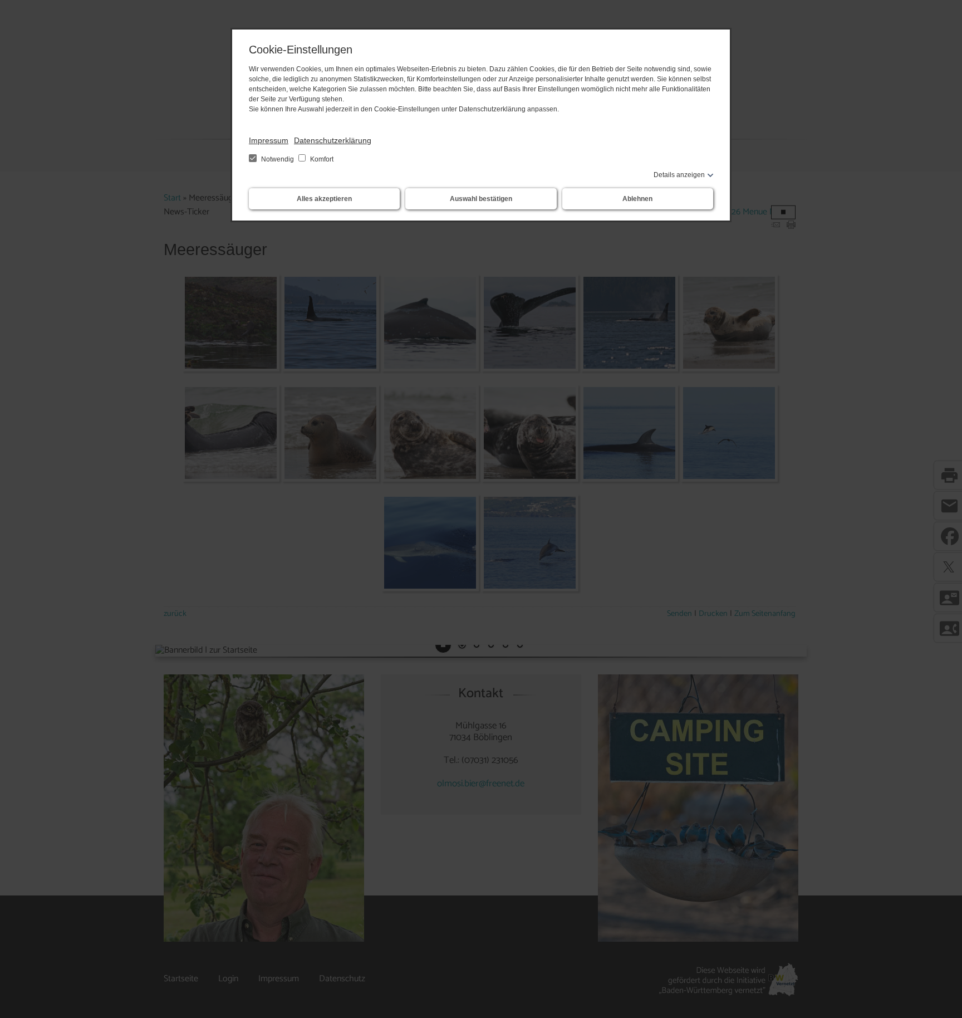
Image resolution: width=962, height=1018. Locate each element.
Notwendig (277, 159)
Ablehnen (637, 199)
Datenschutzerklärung (332, 140)
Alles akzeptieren (324, 199)
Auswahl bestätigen (481, 199)
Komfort (320, 159)
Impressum (268, 140)
